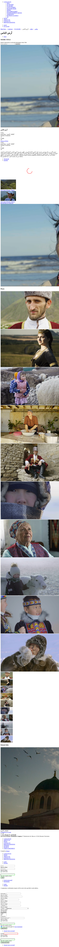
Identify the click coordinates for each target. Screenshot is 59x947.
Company (3, 905)
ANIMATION (10, 14)
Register (6, 863)
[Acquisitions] (3, 912)
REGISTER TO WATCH (7, 203)
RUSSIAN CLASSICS (12, 15)
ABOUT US (7, 19)
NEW (8, 3)
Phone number (4, 896)
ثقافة (31, 29)
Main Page (3, 29)
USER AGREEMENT (9, 848)
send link (18, 44)
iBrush (7, 851)
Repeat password (5, 918)
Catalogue (10, 29)
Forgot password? (8, 880)
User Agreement (18, 926)
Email (2, 899)
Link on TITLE (4, 141)
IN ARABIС (10, 6)
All (7, 17)
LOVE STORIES (11, 7)
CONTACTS (7, 21)
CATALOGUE (7, 2)
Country (3, 908)
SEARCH (6, 847)
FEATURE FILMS (11, 8)
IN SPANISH (10, 4)
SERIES (9, 10)
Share (5, 36)
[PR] (3, 915)
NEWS (5, 18)
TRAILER (6, 159)
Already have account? (9, 931)
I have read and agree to (12, 926)
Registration (7, 881)
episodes (6, 160)
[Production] (3, 916)
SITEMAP (6, 845)
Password (3, 902)
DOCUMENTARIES (12, 11)
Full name (3, 893)
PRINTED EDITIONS (9, 22)
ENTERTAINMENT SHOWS (14, 13)
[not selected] (3, 911)
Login (5, 861)
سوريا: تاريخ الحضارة (6, 832)
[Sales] (3, 914)
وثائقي (36, 29)
